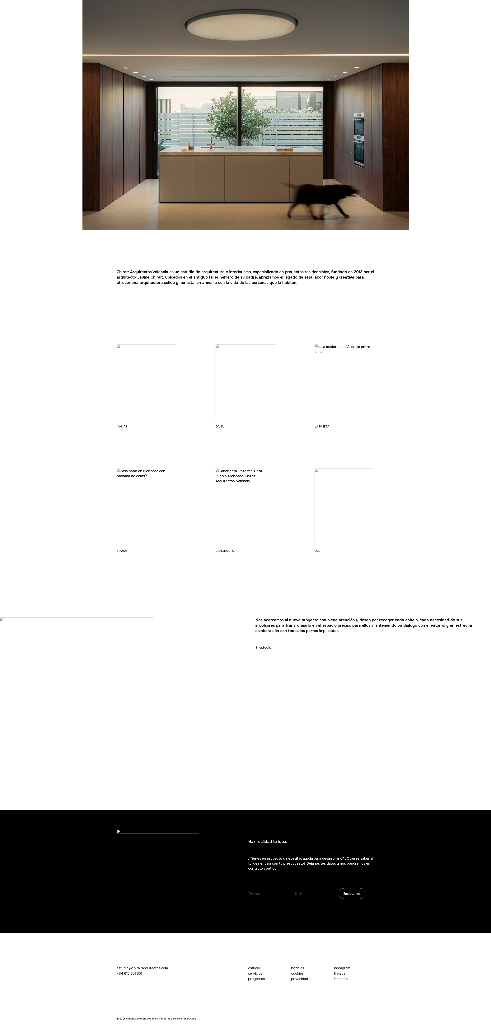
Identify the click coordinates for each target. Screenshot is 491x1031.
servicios (255, 973)
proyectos (256, 979)
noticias (297, 968)
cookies (297, 973)
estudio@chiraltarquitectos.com (142, 968)
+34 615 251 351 (129, 973)
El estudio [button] (263, 647)
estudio (254, 968)
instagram (342, 968)
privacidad (299, 979)
